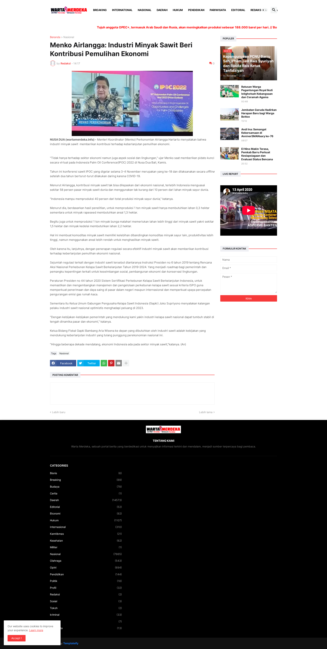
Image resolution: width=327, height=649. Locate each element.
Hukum (178, 10)
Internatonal (122, 10)
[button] (264, 10)
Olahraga (86, 560)
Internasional (86, 527)
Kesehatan (86, 540)
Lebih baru (58, 412)
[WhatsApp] (104, 363)
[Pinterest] (111, 363)
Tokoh (86, 608)
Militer (86, 547)
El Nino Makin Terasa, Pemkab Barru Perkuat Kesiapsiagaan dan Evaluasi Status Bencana (257, 154)
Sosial (86, 601)
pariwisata (86, 628)
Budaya (86, 486)
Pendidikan (196, 10)
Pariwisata (218, 10)
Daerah (162, 10)
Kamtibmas (86, 533)
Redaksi (256, 10)
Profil (86, 587)
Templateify (70, 643)
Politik (86, 581)
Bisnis (86, 473)
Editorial (238, 10)
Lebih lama (206, 412)
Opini (86, 567)
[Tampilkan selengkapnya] (126, 363)
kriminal (86, 614)
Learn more (36, 630)
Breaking (100, 10)
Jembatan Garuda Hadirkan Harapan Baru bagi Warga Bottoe (259, 113)
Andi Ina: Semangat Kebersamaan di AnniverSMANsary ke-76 (257, 133)
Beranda (55, 37)
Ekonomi (86, 513)
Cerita (86, 493)
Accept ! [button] (16, 638)
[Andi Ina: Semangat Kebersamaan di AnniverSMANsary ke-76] (229, 134)
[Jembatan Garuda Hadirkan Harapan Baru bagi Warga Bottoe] (229, 114)
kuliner (86, 621)
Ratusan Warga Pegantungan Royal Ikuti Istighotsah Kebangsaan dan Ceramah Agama (257, 92)
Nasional (144, 10)
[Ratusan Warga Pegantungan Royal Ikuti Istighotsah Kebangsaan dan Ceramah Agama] (229, 91)
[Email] (118, 363)
